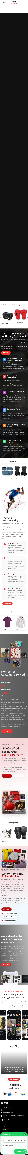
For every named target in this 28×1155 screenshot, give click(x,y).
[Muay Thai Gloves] (20, 314)
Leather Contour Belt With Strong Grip (7, 479)
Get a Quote (7, 603)
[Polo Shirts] (7, 622)
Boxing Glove (5, 840)
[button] (24, 1134)
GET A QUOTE (7, 731)
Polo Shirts (4, 629)
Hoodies (17, 629)
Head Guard (5, 323)
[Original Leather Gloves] (20, 832)
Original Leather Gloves (19, 840)
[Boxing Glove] (7, 832)
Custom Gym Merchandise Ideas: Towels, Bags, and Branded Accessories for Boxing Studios (14, 1069)
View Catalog (18, 776)
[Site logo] (14, 2)
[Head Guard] (7, 315)
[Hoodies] (20, 622)
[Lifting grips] (20, 471)
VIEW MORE (6, 353)
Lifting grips (18, 478)
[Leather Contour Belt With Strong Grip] (7, 471)
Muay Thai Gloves (19, 322)
